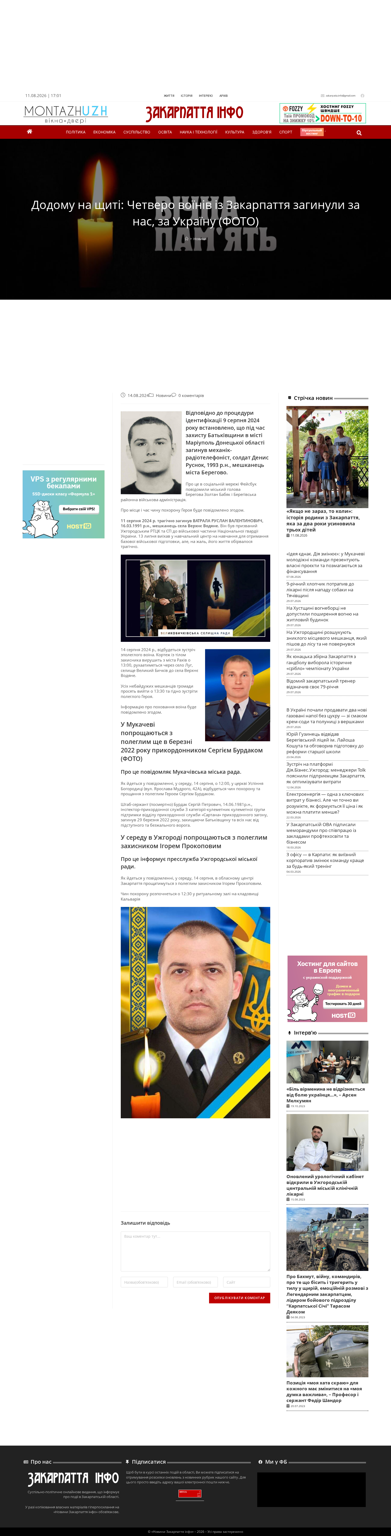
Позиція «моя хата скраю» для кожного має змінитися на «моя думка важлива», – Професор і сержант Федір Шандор (324, 1391)
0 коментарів (191, 395)
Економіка (104, 132)
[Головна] (186, 238)
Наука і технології (198, 132)
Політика (75, 132)
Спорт (285, 132)
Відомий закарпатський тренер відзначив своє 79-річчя (320, 684)
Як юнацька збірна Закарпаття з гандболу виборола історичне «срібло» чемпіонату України (321, 662)
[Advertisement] (182, 47)
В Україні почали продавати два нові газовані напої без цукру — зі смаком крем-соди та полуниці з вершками (326, 716)
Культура (234, 132)
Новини (199, 238)
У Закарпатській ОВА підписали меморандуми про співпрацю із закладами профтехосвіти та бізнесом (321, 833)
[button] (359, 132)
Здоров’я (261, 132)
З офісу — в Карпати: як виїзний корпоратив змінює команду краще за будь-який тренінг (325, 860)
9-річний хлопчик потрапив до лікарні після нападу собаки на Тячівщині (320, 590)
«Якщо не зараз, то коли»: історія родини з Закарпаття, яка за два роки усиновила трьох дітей (323, 520)
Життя (169, 96)
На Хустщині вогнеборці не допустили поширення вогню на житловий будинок (322, 614)
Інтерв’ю (206, 96)
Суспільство (136, 132)
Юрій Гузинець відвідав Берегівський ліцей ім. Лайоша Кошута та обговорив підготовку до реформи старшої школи (325, 743)
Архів (223, 96)
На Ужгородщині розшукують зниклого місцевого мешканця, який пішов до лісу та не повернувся (326, 638)
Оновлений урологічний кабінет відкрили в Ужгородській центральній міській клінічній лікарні (325, 1185)
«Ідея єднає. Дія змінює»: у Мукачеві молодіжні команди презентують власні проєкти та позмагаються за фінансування (325, 562)
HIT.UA (183, 1492)
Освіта (165, 132)
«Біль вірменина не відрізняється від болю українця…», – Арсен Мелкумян (325, 1095)
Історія (186, 96)
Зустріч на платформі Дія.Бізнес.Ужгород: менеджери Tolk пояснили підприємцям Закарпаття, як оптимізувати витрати (326, 773)
